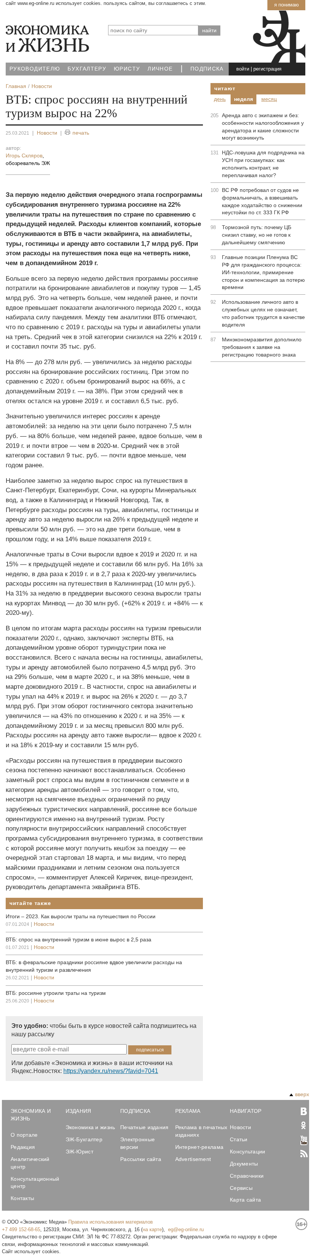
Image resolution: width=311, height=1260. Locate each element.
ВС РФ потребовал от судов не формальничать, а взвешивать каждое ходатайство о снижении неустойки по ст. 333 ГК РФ (262, 201)
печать (80, 133)
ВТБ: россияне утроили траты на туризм (56, 993)
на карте (152, 1229)
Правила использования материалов (110, 1222)
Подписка (207, 69)
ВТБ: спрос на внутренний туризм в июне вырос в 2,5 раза (78, 939)
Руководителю (34, 69)
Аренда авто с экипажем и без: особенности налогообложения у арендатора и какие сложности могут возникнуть (263, 126)
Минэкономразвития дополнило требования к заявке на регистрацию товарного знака (262, 347)
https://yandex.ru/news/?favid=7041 (110, 1071)
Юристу (127, 69)
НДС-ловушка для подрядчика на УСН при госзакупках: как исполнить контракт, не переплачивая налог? (263, 163)
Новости (47, 133)
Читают (224, 88)
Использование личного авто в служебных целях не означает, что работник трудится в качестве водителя (263, 313)
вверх (302, 1094)
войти (242, 69)
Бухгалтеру (87, 69)
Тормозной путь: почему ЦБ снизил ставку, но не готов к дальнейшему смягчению (256, 234)
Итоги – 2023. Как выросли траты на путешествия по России (81, 916)
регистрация (267, 69)
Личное (160, 69)
